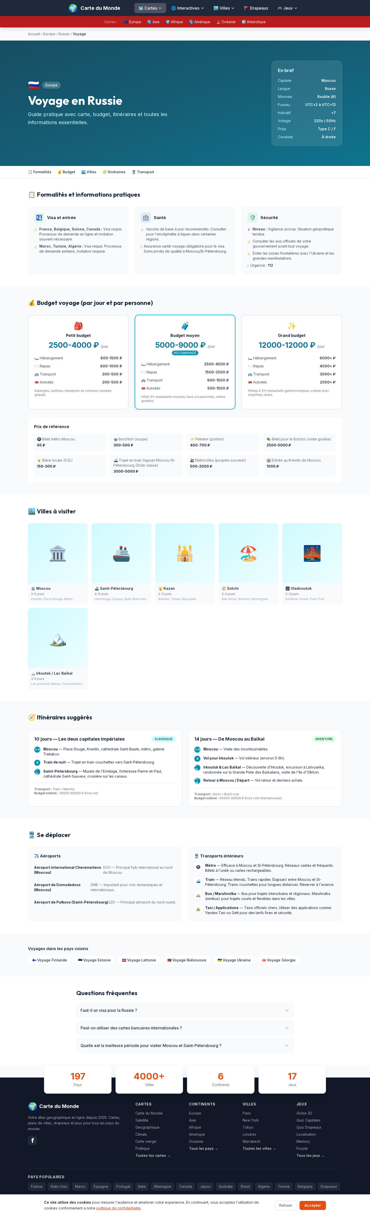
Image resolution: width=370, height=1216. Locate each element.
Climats (141, 1134)
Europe (49, 34)
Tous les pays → (203, 1148)
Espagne (101, 1186)
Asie (192, 1120)
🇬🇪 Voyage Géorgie (278, 960)
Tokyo (248, 1127)
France (37, 1186)
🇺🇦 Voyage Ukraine (234, 960)
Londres (249, 1134)
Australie (226, 1186)
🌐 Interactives (185, 8)
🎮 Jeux (285, 8)
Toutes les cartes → (153, 1155)
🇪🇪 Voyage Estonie (94, 960)
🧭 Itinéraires (114, 172)
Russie (64, 34)
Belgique (305, 1186)
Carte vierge (145, 1141)
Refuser (285, 1205)
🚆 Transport (143, 172)
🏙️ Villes (221, 8)
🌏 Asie (153, 22)
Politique (142, 1148)
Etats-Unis (59, 1186)
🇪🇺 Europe (132, 22)
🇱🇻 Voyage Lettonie (139, 960)
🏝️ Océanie (226, 22)
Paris (247, 1113)
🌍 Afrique (174, 22)
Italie (142, 1186)
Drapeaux (329, 1186)
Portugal (123, 1186)
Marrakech (252, 1141)
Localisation (306, 1134)
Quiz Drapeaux (309, 1127)
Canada (185, 1186)
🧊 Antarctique (254, 22)
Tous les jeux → (310, 1155)
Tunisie (284, 1186)
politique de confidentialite (118, 1208)
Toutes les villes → (259, 1148)
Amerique (197, 1134)
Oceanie (196, 1141)
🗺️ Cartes (147, 8)
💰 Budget (66, 172)
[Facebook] (32, 1140)
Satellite (142, 1120)
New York (251, 1120)
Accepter (313, 1205)
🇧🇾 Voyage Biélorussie (186, 960)
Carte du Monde (149, 1113)
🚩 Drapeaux (256, 8)
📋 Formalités (39, 172)
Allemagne (162, 1186)
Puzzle (302, 1148)
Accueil (34, 34)
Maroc (80, 1186)
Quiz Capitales (308, 1120)
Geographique (147, 1127)
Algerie (264, 1186)
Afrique (195, 1127)
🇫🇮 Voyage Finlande (49, 960)
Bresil (245, 1186)
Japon (205, 1186)
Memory (303, 1141)
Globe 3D (304, 1113)
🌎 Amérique (199, 22)
